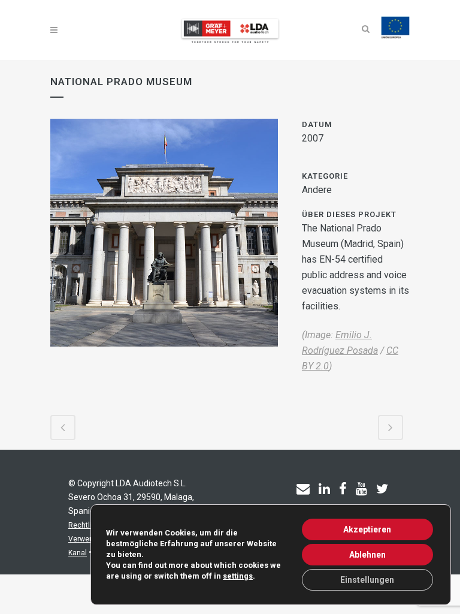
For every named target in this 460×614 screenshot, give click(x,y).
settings (238, 575)
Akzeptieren (367, 529)
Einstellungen (367, 580)
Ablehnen (367, 554)
